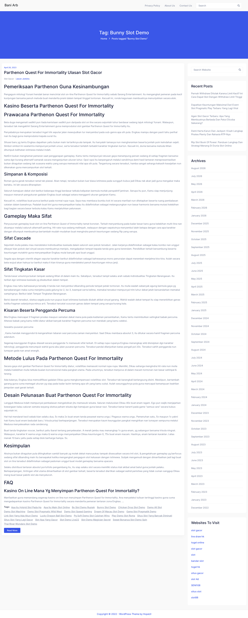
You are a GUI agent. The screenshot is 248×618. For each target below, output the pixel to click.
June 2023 (197, 460)
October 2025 (198, 239)
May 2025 (196, 278)
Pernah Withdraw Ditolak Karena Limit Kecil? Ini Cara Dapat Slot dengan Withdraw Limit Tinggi (217, 95)
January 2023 (198, 499)
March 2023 (197, 484)
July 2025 (196, 262)
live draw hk (197, 536)
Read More (12, 530)
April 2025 (197, 286)
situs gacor (197, 573)
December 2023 (200, 412)
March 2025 (197, 294)
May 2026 (196, 184)
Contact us (186, 5)
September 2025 (200, 247)
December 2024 (200, 318)
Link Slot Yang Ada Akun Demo (21, 515)
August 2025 (198, 255)
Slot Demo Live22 (69, 519)
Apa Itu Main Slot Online (57, 507)
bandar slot (197, 560)
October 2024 (198, 334)
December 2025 (200, 223)
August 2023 (198, 444)
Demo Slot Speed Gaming (78, 511)
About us (170, 5)
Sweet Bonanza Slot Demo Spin (130, 519)
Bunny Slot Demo (106, 507)
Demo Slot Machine (14, 511)
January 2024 (198, 405)
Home (104, 38)
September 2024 (200, 341)
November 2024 (200, 326)
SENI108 (195, 585)
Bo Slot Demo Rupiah (83, 507)
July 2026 (196, 176)
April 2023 (197, 476)
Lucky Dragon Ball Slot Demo (56, 515)
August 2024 (198, 349)
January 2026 (198, 215)
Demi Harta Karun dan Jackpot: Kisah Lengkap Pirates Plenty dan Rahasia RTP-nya (217, 132)
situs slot (196, 591)
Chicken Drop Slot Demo (131, 507)
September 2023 (200, 436)
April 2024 (197, 381)
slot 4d (195, 579)
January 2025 (198, 310)
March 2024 (197, 389)
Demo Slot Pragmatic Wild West (44, 511)
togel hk (195, 566)
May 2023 (196, 468)
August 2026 (198, 168)
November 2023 (200, 420)
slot (193, 554)
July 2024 (196, 357)
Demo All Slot (154, 507)
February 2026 (199, 207)
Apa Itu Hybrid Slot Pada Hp (26, 507)
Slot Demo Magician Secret (96, 519)
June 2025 (197, 270)
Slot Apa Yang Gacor (46, 519)
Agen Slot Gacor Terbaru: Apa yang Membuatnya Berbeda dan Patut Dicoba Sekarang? (213, 119)
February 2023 (199, 491)
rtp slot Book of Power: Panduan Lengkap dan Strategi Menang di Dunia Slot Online (217, 144)
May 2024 (196, 373)
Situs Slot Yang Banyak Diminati (154, 515)
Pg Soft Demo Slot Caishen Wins (92, 515)
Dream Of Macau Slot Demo (109, 511)
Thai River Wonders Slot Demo (20, 523)
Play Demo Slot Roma (123, 515)
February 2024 (199, 397)
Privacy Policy (152, 5)
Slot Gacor (9, 79)
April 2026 (197, 191)
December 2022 (200, 507)
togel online (197, 542)
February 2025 (199, 302)
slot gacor (196, 530)
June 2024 (197, 365)
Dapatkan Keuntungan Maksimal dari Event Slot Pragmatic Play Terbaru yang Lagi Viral (215, 106)
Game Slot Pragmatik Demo (141, 511)
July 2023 (196, 452)
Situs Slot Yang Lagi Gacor (18, 519)
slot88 (194, 597)
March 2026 (197, 199)
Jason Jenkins (23, 79)
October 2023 (198, 428)
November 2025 (200, 231)
